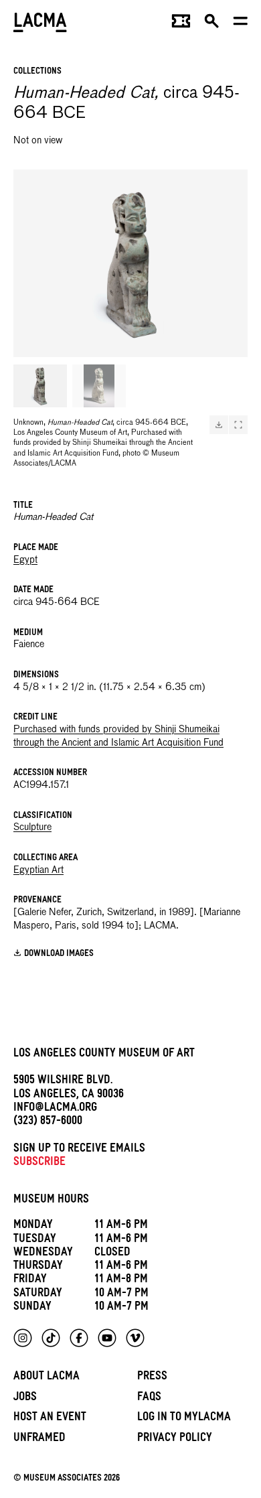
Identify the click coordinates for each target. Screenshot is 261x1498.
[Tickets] (181, 24)
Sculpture (32, 827)
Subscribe (39, 1163)
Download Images (59, 954)
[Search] (212, 24)
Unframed (39, 1439)
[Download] (218, 424)
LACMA (40, 23)
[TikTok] (50, 1338)
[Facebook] (79, 1338)
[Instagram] (22, 1338)
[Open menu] (240, 24)
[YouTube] (107, 1338)
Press (152, 1377)
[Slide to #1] (40, 385)
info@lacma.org (55, 1109)
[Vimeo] (135, 1338)
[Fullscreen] (238, 424)
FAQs (149, 1398)
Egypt (25, 560)
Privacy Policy (174, 1439)
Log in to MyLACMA (184, 1418)
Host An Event (49, 1418)
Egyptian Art (38, 870)
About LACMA (46, 1377)
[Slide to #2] (99, 385)
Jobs (25, 1398)
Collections (37, 72)
